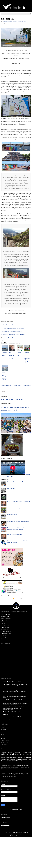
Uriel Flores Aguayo (6, 623)
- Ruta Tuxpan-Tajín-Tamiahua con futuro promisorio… (13, 334)
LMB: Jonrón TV (11, 495)
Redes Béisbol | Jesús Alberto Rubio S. (12, 699)
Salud (29, 759)
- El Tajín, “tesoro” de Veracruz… (9, 324)
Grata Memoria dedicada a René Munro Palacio (18, 481)
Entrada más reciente (6, 385)
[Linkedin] (17, 399)
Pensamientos (27, 757)
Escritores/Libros (20, 756)
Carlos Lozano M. (5, 627)
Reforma (3, 733)
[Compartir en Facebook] (7, 337)
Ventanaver (3, 736)
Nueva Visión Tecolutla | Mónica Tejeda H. (13, 706)
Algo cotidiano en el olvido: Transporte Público (18, 521)
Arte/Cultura (17, 752)
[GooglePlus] (7, 399)
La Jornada (3, 729)
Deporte (22, 754)
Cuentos (17, 754)
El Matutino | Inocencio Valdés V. (11, 688)
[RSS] (22, 399)
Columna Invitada (5, 616)
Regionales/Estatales (21, 759)
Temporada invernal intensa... (4, 354)
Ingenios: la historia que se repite (14, 534)
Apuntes (10, 752)
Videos (24, 760)
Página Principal (17, 385)
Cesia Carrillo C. (5, 625)
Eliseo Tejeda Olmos (6, 637)
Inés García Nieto (5, 629)
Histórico (3, 757)
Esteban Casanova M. (6, 631)
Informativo (20, 757)
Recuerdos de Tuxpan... (12, 514)
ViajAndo (13, 23)
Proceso (3, 727)
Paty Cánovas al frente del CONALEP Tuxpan (12, 355)
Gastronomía (28, 756)
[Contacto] (19, 399)
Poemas (3, 759)
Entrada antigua (27, 385)
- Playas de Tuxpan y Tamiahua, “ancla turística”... (12, 328)
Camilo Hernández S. (7, 21)
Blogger (20, 809)
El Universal (4, 731)
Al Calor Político (5, 742)
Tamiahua (15, 21)
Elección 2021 (4, 756)
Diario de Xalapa (5, 740)
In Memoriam (9, 757)
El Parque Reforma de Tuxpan (14, 508)
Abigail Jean (4, 635)
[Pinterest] (9, 399)
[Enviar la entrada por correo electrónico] (2, 340)
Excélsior (3, 734)
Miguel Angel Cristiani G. (7, 620)
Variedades (7, 23)
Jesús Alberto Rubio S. (6, 614)
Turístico (25, 21)
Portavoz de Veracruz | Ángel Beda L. (12, 690)
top (16, 607)
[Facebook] (1, 399)
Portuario (7, 759)
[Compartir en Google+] (10, 337)
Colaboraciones (4, 621)
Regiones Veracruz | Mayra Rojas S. (12, 716)
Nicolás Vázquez (11, 488)
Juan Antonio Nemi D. (6, 633)
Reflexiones (12, 759)
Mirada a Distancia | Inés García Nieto (12, 711)
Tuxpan (2, 23)
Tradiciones (20, 21)
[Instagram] (14, 399)
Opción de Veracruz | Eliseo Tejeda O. (12, 702)
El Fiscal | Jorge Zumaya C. (9, 719)
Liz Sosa (3, 638)
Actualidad (3, 752)
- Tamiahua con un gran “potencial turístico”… (11, 331)
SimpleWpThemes (14, 834)
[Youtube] (12, 399)
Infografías (14, 757)
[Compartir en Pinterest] (12, 337)
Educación (28, 754)
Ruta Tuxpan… (7, 18)
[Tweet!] (8, 337)
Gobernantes (4, 744)
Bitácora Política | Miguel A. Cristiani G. (13, 681)
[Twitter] (4, 399)
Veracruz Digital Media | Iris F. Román (12, 695)
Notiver (3, 738)
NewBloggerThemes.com (16, 835)
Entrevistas (12, 756)
